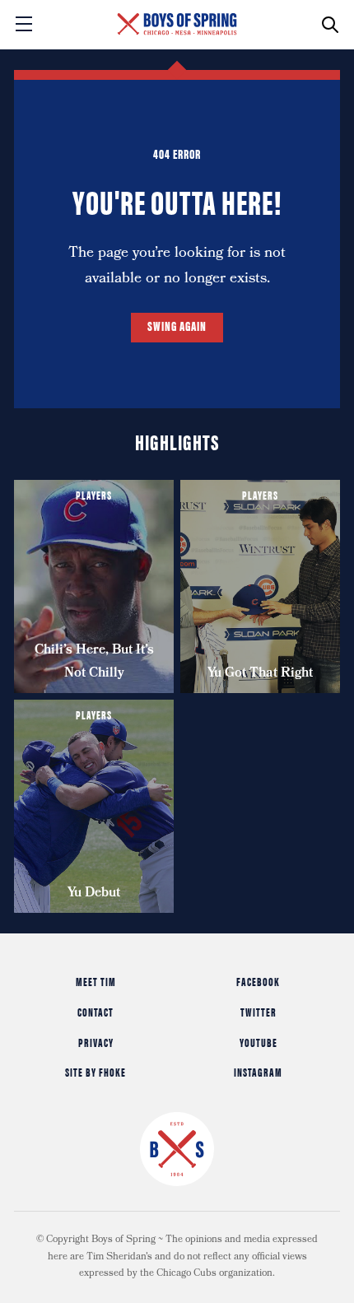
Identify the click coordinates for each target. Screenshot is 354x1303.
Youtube (258, 1042)
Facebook (258, 981)
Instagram (258, 1071)
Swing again (177, 325)
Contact (95, 1011)
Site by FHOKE (95, 1071)
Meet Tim (96, 981)
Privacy (96, 1042)
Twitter (258, 1011)
